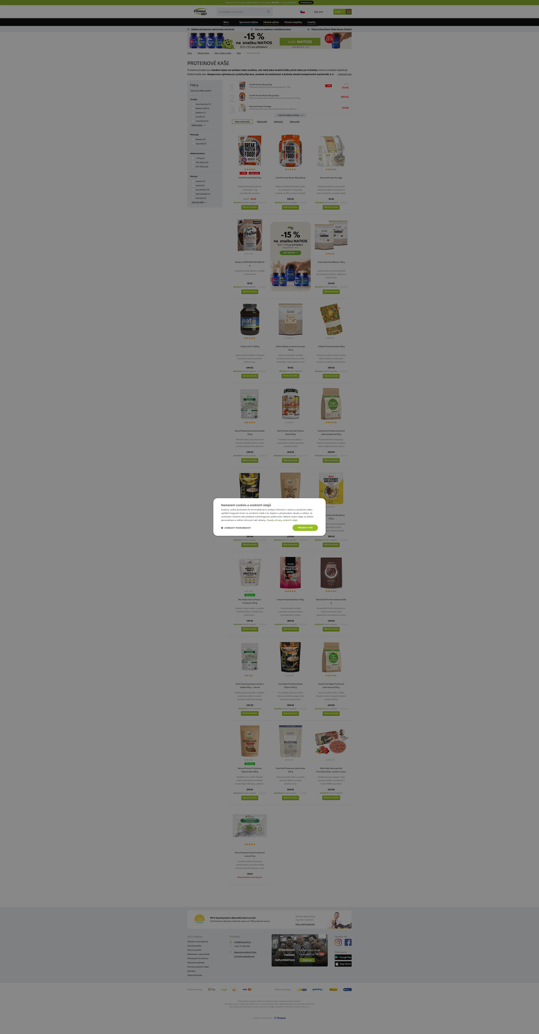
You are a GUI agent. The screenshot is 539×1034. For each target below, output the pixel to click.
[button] (236, 527)
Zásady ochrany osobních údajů (282, 520)
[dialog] (269, 517)
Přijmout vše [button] (305, 527)
